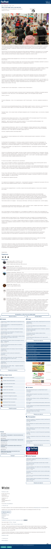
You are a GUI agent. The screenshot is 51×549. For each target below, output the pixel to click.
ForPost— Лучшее (12, 522)
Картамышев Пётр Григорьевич (9, 402)
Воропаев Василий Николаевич (9, 392)
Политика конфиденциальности (28, 545)
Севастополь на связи (32, 343)
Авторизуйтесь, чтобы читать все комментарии (25, 314)
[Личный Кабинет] (46, 1)
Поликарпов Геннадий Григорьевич (10, 395)
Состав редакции (5, 518)
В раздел (13, 455)
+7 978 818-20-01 (5, 538)
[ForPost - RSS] (23, 520)
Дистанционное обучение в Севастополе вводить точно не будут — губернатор (12, 341)
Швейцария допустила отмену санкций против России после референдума (12, 362)
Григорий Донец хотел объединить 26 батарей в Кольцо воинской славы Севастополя (12, 332)
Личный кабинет (38, 316)
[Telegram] (8, 257)
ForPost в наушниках (32, 360)
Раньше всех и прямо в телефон (34, 353)
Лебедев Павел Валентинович (9, 380)
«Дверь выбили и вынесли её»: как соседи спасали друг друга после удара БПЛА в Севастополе (11, 358)
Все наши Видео (31, 346)
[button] (25, 13)
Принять (9, 547)
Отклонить (3, 547)
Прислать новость (12, 316)
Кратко (3, 517)
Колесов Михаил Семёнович (8, 377)
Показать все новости (12, 370)
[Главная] (4, 1)
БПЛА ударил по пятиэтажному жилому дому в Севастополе (38, 402)
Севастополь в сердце (32, 350)
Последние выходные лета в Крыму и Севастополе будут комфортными (12, 349)
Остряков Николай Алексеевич (9, 383)
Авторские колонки (5, 514)
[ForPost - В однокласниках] (27, 520)
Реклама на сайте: (5, 535)
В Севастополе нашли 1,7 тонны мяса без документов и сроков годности (12, 325)
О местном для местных (32, 348)
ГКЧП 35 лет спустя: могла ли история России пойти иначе (37, 475)
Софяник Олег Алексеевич (8, 389)
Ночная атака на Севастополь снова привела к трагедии (12, 328)
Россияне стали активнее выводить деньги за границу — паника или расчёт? (12, 345)
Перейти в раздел (13, 408)
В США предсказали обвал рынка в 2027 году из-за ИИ (37, 337)
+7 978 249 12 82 (5, 505)
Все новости (4, 513)
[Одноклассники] (5, 257)
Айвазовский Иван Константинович (10, 398)
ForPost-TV (4, 516)
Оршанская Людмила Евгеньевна (9, 405)
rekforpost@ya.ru (5, 540)
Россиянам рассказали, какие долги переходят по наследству (10, 353)
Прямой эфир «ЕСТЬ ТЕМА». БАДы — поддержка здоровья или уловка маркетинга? (12, 366)
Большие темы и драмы (32, 355)
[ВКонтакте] (3, 257)
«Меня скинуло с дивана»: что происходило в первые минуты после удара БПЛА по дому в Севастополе (13, 337)
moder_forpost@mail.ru (8, 503)
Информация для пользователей (40, 507)
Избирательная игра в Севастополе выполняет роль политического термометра (10, 451)
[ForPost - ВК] (24, 520)
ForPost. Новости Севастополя (17, 524)
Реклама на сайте (5, 491)
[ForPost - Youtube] (26, 520)
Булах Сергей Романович (8, 386)
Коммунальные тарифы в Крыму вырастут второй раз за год (12, 321)
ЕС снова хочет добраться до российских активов (36, 325)
